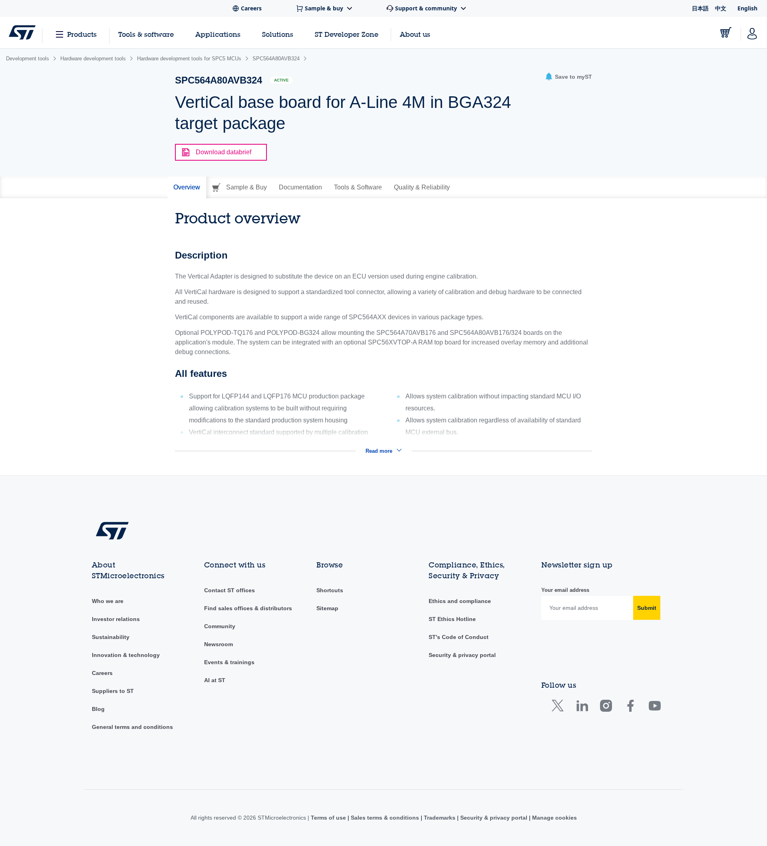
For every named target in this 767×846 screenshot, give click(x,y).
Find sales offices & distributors (248, 608)
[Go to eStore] (725, 32)
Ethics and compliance (460, 601)
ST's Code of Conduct (459, 637)
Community (219, 626)
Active (281, 80)
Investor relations (116, 619)
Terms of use (329, 817)
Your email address (565, 590)
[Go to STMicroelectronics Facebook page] (630, 708)
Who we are (107, 601)
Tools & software (146, 34)
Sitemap (327, 608)
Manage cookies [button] (554, 817)
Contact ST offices (229, 590)
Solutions (277, 34)
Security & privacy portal (462, 655)
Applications (217, 34)
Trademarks (439, 817)
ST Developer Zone (346, 34)
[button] (568, 77)
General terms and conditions (132, 727)
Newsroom (218, 644)
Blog (98, 709)
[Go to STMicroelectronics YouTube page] (655, 708)
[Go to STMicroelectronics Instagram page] (606, 708)
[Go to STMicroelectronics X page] (559, 708)
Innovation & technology (126, 655)
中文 (720, 8)
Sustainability (110, 637)
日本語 (700, 8)
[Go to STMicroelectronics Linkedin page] (582, 708)
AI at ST (214, 680)
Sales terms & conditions (385, 817)
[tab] (186, 187)
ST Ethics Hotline (452, 619)
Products (82, 34)
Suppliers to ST (113, 691)
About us (415, 34)
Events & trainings (229, 662)
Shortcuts (329, 590)
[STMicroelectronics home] (22, 32)
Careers (102, 673)
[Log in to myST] (752, 32)
